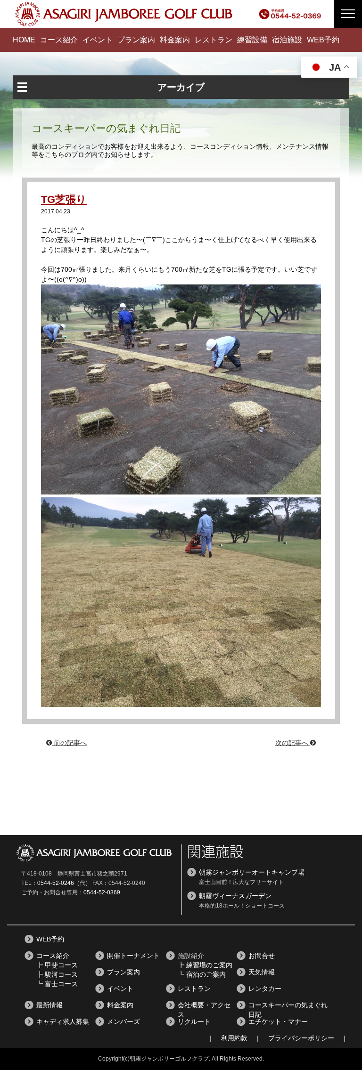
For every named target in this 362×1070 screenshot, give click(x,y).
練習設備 (252, 40)
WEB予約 (323, 40)
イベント (97, 40)
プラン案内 (136, 40)
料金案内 (175, 40)
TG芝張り (64, 199)
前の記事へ (69, 742)
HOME (24, 40)
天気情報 (261, 972)
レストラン (213, 40)
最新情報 (49, 1005)
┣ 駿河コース (57, 974)
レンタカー (264, 988)
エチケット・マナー (278, 1021)
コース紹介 (59, 40)
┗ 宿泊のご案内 (202, 974)
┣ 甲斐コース (57, 965)
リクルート (194, 1021)
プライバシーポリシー (301, 1038)
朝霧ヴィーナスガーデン (235, 896)
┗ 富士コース (57, 984)
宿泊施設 (287, 40)
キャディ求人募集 (62, 1021)
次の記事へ (292, 742)
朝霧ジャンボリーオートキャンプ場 (251, 872)
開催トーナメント (133, 955)
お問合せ (261, 955)
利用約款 (234, 1038)
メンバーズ (123, 1021)
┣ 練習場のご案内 (205, 965)
